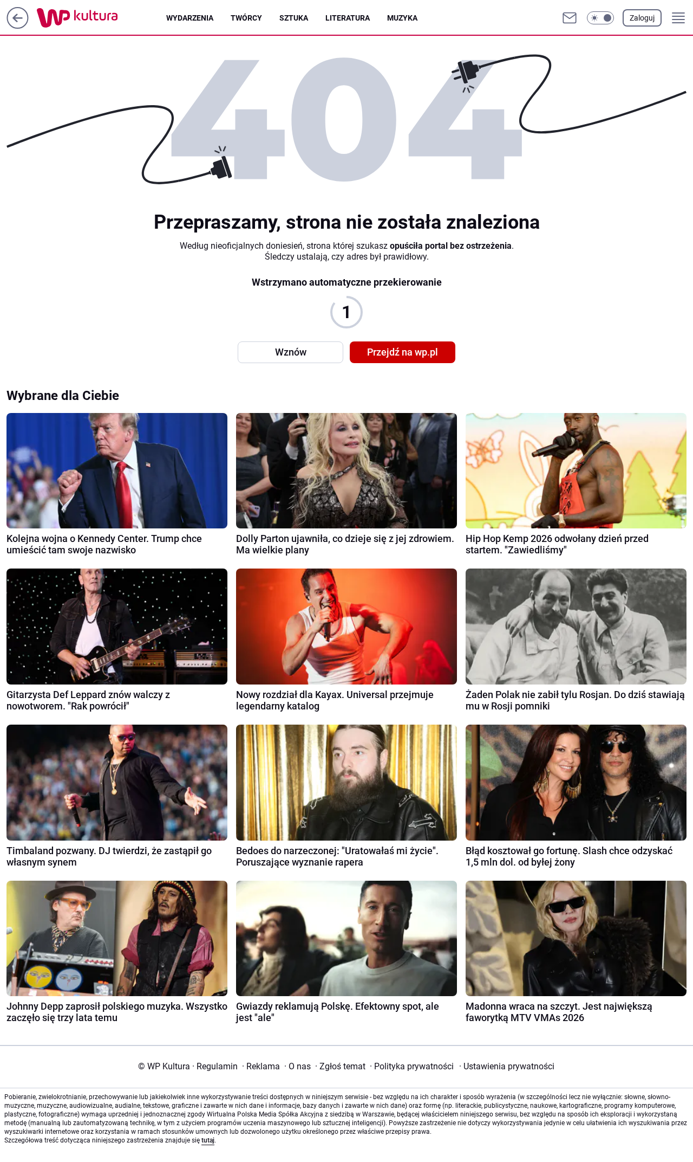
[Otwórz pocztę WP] (569, 18)
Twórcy (246, 18)
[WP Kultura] (101, 18)
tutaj (207, 1140)
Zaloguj (642, 18)
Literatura (347, 18)
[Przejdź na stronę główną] (17, 26)
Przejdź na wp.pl (402, 352)
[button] (600, 17)
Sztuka (293, 18)
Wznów (290, 352)
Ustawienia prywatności (506, 1066)
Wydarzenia (189, 18)
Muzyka (402, 18)
